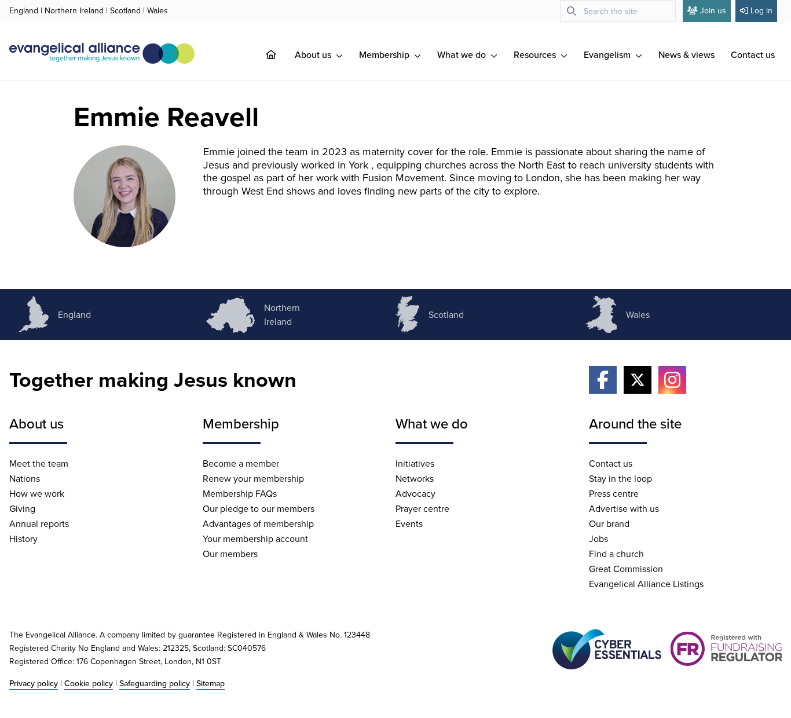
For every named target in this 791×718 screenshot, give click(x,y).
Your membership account (255, 538)
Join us (713, 10)
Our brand (609, 523)
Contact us (753, 54)
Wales (157, 10)
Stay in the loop (620, 478)
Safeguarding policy (154, 683)
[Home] (280, 54)
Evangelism (608, 54)
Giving (22, 508)
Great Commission (626, 568)
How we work (36, 493)
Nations (24, 478)
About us (314, 54)
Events (409, 523)
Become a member (241, 463)
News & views (686, 54)
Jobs (598, 538)
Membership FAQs (240, 493)
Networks (414, 478)
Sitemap (210, 683)
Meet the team (38, 463)
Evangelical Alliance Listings (646, 583)
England (23, 10)
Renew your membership (253, 478)
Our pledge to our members (258, 508)
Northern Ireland (74, 10)
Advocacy (415, 493)
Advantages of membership (258, 523)
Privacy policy (33, 683)
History (23, 538)
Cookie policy (88, 683)
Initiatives (414, 463)
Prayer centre (422, 508)
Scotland (125, 10)
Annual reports (39, 523)
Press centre (614, 493)
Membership (385, 54)
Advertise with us (624, 508)
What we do (462, 54)
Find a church (616, 553)
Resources (536, 54)
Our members (230, 553)
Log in (761, 10)
